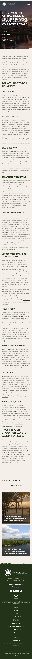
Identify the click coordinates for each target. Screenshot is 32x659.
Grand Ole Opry (15, 151)
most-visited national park (16, 180)
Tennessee (11, 247)
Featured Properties (16, 626)
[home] (8, 4)
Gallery (16, 620)
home (16, 610)
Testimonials (16, 629)
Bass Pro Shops (16, 128)
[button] (28, 4)
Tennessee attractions (19, 126)
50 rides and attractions (22, 97)
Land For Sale (16, 617)
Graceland (5, 376)
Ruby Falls (5, 289)
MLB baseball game (7, 366)
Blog (16, 632)
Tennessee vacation (20, 75)
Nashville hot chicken (8, 232)
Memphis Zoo (22, 336)
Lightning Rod (21, 110)
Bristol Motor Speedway (8, 349)
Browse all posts (16, 485)
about (16, 614)
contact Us (16, 623)
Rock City (4, 270)
